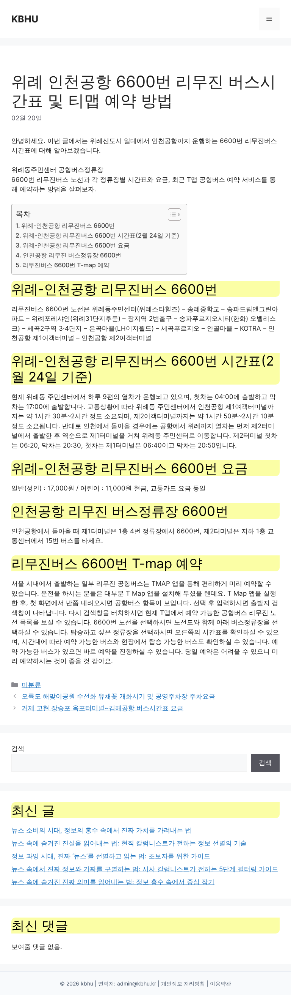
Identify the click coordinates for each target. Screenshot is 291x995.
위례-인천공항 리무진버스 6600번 (68, 225)
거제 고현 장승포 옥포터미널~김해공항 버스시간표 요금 (102, 708)
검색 (17, 748)
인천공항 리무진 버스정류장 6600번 (72, 255)
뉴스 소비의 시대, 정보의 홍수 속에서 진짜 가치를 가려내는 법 (101, 830)
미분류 (31, 685)
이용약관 (220, 983)
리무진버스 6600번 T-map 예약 (66, 265)
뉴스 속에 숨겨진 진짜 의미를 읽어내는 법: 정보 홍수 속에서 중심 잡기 (112, 882)
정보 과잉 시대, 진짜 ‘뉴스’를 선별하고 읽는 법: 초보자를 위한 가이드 (110, 856)
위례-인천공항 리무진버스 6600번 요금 (76, 245)
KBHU (24, 19)
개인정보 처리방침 (183, 983)
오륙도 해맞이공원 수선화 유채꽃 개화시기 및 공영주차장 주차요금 (118, 696)
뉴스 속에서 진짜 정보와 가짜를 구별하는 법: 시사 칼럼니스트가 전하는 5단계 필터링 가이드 (144, 869)
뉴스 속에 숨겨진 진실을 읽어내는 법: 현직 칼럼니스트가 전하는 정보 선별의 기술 (129, 843)
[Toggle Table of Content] (170, 214)
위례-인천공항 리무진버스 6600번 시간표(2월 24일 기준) (100, 235)
